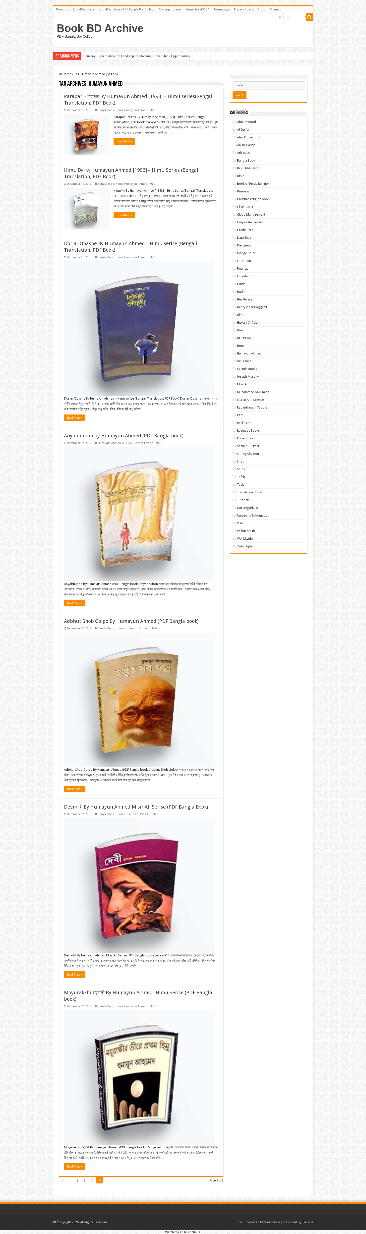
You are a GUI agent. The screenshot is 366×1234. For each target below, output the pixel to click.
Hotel (240, 346)
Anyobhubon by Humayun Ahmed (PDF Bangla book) (123, 436)
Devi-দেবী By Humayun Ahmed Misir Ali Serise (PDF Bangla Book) (136, 807)
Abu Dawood (246, 122)
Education (244, 261)
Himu (119, 110)
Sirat (240, 461)
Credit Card (245, 230)
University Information (253, 515)
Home (66, 74)
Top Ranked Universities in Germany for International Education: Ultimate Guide (138, 56)
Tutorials (243, 500)
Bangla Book (106, 110)
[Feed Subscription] (222, 84)
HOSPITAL (244, 338)
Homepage (221, 9)
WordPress (272, 1222)
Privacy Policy (243, 9)
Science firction (143, 443)
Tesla (240, 484)
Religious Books (248, 430)
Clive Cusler (245, 207)
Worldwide (245, 538)
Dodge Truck (246, 253)
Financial (243, 268)
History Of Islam (248, 322)
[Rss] (280, 17)
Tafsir (241, 477)
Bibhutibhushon (248, 168)
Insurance (244, 361)
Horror (120, 628)
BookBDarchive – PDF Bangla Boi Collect (126, 9)
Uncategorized (247, 508)
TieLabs (307, 1222)
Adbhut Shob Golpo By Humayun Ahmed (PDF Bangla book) (131, 621)
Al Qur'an (243, 129)
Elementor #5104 (197, 9)
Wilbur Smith (246, 531)
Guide (241, 284)
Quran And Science (250, 400)
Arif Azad (243, 153)
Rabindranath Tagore (252, 407)
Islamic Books (247, 369)
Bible (240, 176)
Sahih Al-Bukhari (248, 446)
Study (241, 469)
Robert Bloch (246, 438)
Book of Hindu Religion (253, 183)
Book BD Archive (100, 28)
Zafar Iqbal (245, 546)
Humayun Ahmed (135, 110)
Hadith (241, 292)
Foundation (245, 276)
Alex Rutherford (248, 137)
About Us (62, 9)
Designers (244, 245)
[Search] (309, 17)
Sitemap (275, 9)
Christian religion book (253, 199)
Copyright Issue (170, 9)
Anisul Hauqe (246, 145)
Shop (261, 9)
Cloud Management (251, 214)
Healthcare (244, 299)
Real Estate (244, 423)
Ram (240, 415)
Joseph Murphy (248, 376)
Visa (240, 523)
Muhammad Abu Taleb (253, 392)
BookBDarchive (83, 9)
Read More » (124, 141)
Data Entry (244, 237)
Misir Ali (127, 443)
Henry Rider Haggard (252, 307)
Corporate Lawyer (250, 222)
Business (243, 191)
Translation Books (250, 492)
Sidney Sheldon (248, 454)
